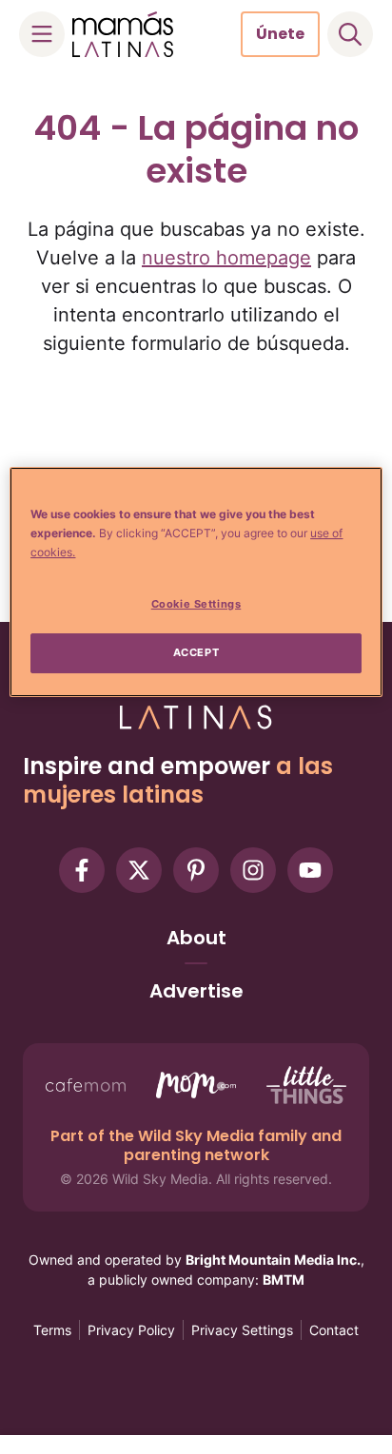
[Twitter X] (139, 870)
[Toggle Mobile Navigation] (42, 34)
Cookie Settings (196, 604)
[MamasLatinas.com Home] (122, 34)
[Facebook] (82, 870)
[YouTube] (310, 870)
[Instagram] (253, 870)
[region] (196, 582)
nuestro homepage (226, 257)
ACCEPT (196, 652)
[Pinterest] (196, 870)
